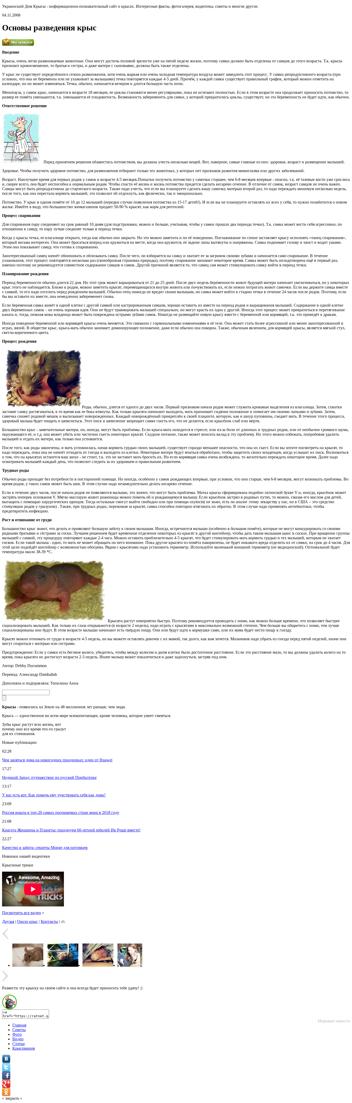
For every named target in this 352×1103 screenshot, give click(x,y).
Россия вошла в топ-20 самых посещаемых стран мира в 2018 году (60, 812)
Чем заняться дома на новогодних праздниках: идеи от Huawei (57, 760)
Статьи (18, 1043)
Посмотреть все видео (21, 913)
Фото (17, 1034)
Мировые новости (334, 1021)
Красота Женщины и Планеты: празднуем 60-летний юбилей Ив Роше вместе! (71, 830)
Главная (19, 1025)
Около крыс (27, 921)
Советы (19, 1030)
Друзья (8, 921)
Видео (17, 1039)
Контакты (49, 921)
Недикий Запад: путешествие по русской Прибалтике (49, 777)
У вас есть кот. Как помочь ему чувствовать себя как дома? (54, 795)
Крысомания (23, 1048)
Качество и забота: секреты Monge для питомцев (45, 847)
